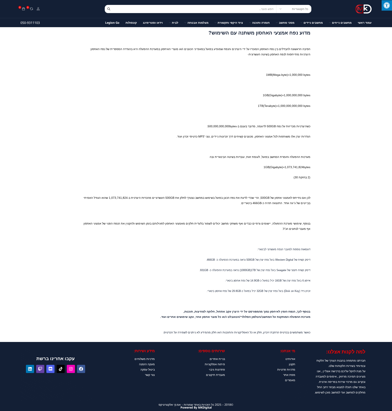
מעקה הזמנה (147, 364)
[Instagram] (71, 369)
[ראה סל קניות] (23, 9)
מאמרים (290, 380)
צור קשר (150, 375)
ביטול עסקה (147, 369)
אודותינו (290, 359)
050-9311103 (30, 22)
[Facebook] (81, 369)
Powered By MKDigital (196, 407)
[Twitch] (40, 369)
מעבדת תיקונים (215, 375)
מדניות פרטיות (286, 369)
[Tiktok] (61, 369)
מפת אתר (289, 375)
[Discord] (50, 369)
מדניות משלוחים (145, 359)
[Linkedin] (30, 369)
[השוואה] (31, 9)
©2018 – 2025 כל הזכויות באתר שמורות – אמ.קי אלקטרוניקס (196, 405)
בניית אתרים (217, 359)
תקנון (292, 364)
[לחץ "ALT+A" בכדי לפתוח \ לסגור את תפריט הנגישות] (386, 5)
